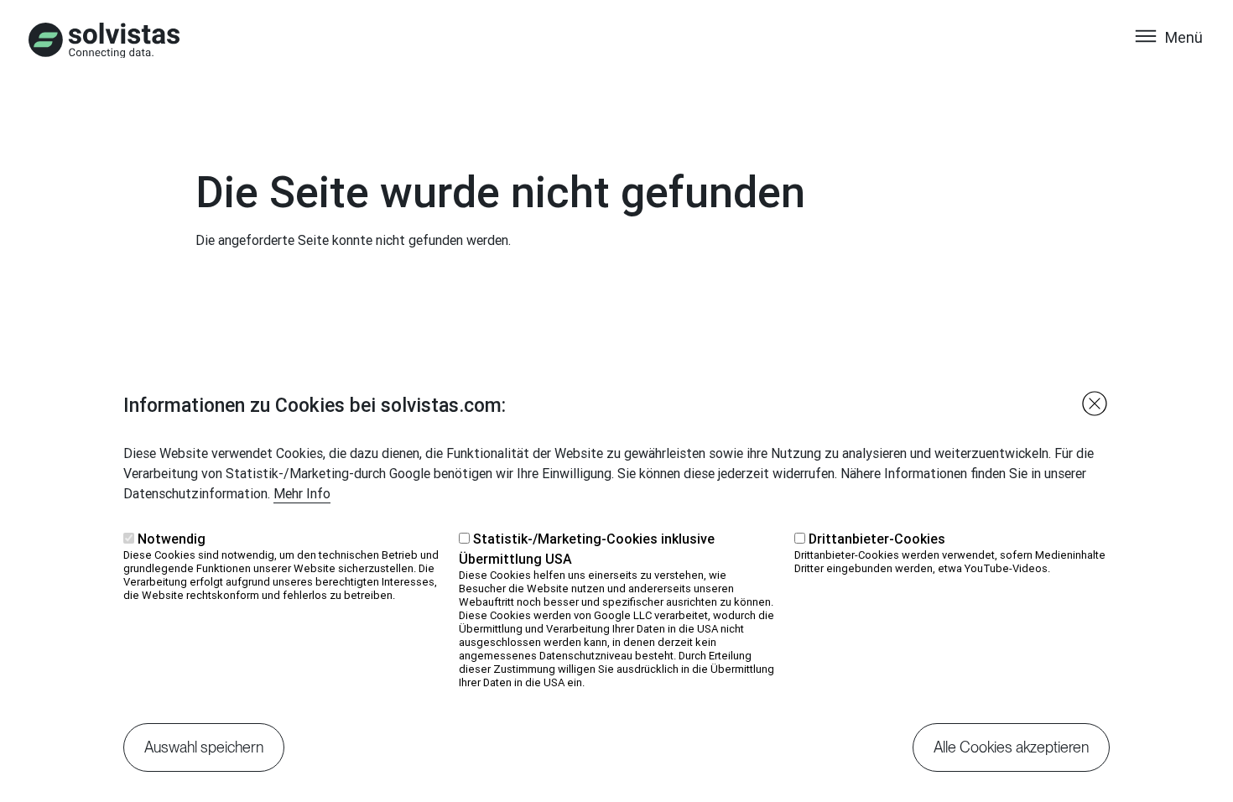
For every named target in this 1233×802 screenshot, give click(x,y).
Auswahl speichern (203, 747)
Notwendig (172, 538)
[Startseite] (104, 40)
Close (1095, 403)
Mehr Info (301, 493)
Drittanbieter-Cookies (877, 538)
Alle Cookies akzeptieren (1011, 747)
